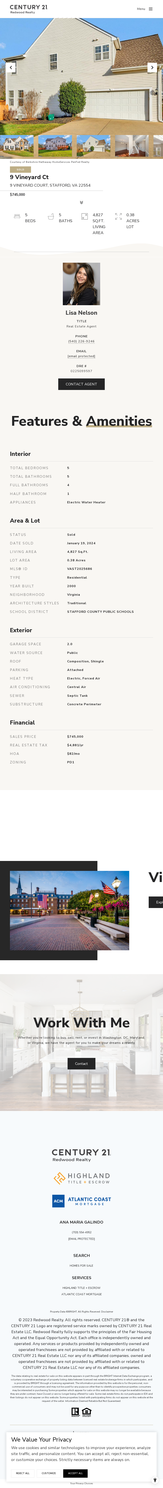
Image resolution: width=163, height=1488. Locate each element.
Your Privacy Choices (81, 1483)
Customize (49, 1473)
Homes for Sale (81, 1266)
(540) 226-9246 (81, 341)
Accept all (75, 1473)
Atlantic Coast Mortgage (81, 1294)
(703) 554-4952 (81, 1232)
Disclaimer (107, 1311)
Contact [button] (81, 1063)
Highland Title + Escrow (81, 1288)
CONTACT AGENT (81, 384)
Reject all (22, 1473)
